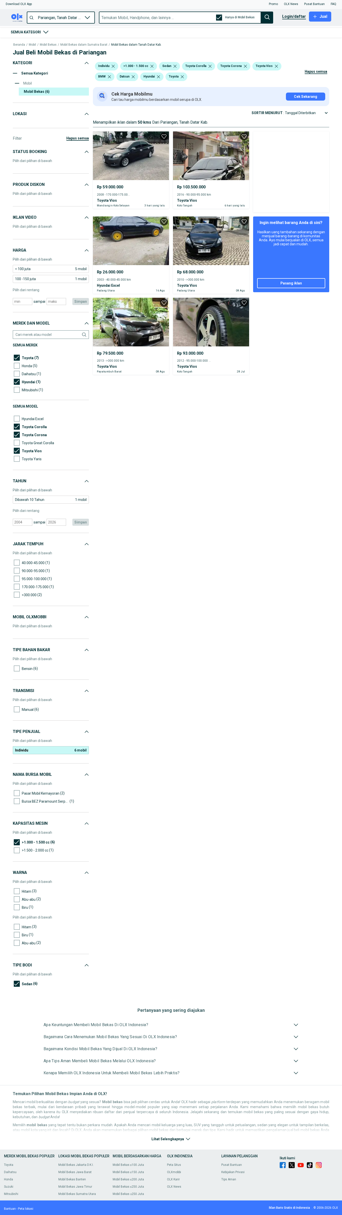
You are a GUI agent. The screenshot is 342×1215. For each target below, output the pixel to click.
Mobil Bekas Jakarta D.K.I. (76, 1165)
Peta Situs (174, 1165)
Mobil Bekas (48, 44)
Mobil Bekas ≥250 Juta (128, 1194)
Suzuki (8, 1186)
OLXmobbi (174, 1172)
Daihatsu (10, 1172)
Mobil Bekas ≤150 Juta (128, 1172)
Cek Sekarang (305, 97)
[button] (19, 4)
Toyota (8, 1165)
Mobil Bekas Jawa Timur (75, 1186)
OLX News (174, 1186)
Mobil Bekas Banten (72, 1179)
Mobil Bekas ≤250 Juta (128, 1186)
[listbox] (113, 66)
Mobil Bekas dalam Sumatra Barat (83, 44)
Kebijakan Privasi (233, 1172)
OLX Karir (173, 1179)
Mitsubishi (11, 1194)
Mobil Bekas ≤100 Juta (128, 1165)
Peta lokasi (25, 1208)
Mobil (32, 44)
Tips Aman (228, 1179)
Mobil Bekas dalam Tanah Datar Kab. (136, 44)
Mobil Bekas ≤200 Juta (128, 1179)
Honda (8, 1179)
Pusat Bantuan (231, 1165)
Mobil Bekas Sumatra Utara (77, 1194)
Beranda (19, 44)
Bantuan (10, 1208)
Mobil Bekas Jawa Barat (75, 1172)
